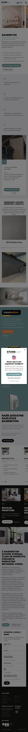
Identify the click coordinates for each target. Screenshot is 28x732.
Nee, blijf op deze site (14, 378)
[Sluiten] (25, 349)
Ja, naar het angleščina (14, 374)
